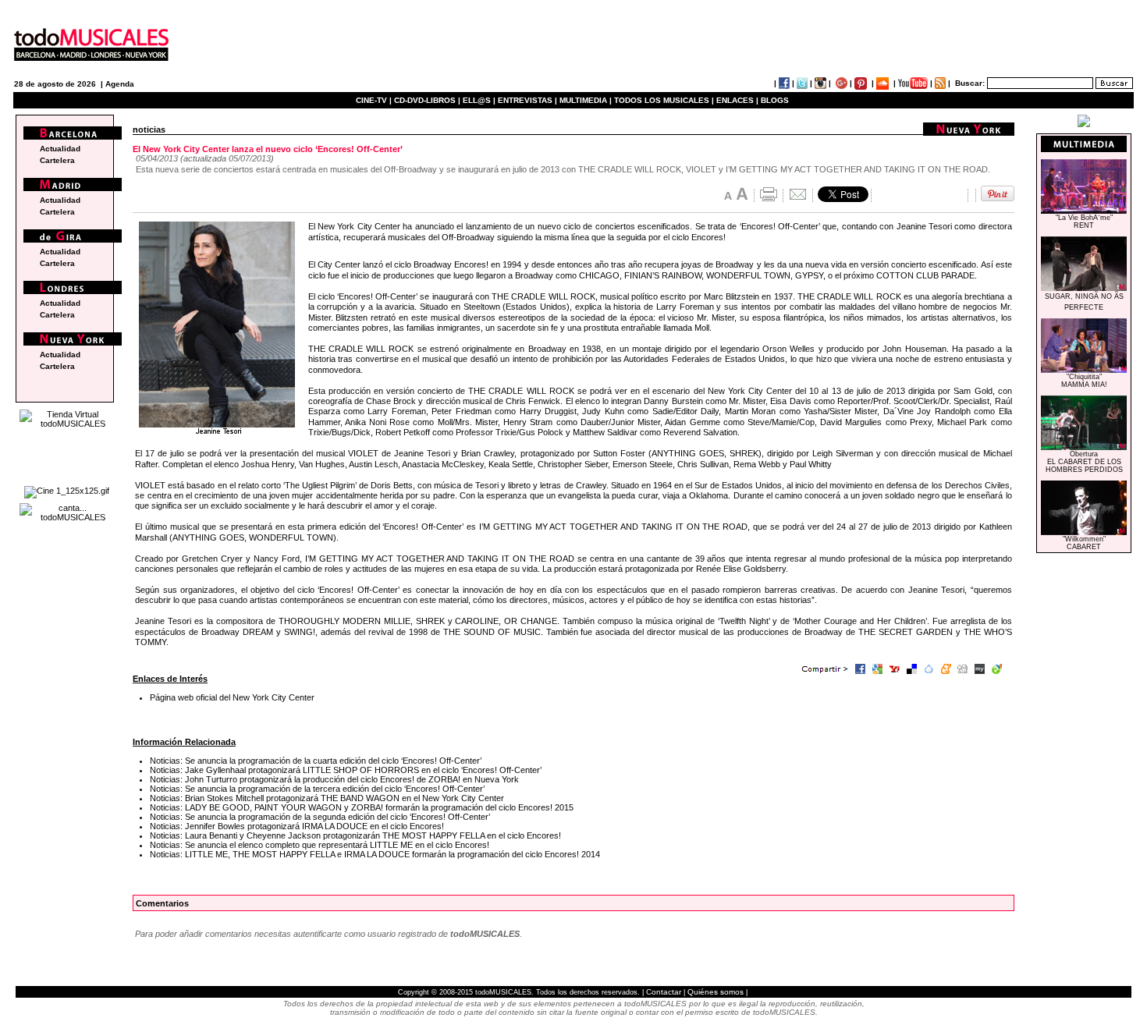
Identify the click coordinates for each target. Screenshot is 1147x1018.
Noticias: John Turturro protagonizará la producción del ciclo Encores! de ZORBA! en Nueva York (334, 779)
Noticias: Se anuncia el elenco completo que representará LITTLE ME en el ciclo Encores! (319, 845)
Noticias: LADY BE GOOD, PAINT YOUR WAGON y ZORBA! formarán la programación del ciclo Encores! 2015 (362, 807)
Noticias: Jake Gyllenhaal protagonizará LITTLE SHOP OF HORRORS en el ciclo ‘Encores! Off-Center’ (346, 770)
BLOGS (775, 100)
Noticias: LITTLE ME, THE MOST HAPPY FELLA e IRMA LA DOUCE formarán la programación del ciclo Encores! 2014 (375, 854)
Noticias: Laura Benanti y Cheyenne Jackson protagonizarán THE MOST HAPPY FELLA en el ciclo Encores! (355, 835)
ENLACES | (737, 100)
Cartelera (57, 160)
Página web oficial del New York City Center (232, 697)
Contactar (663, 992)
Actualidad (60, 148)
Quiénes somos (715, 992)
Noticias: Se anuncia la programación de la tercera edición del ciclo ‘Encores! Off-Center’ (317, 788)
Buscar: (970, 83)
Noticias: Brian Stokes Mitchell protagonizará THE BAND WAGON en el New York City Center (327, 798)
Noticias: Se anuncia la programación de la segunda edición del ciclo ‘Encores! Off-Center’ (320, 816)
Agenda (119, 84)
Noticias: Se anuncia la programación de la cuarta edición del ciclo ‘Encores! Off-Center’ (315, 760)
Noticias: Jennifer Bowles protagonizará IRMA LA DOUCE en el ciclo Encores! (297, 826)
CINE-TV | (375, 100)
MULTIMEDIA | (585, 100)
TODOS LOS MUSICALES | (664, 100)
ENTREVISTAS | (527, 100)
